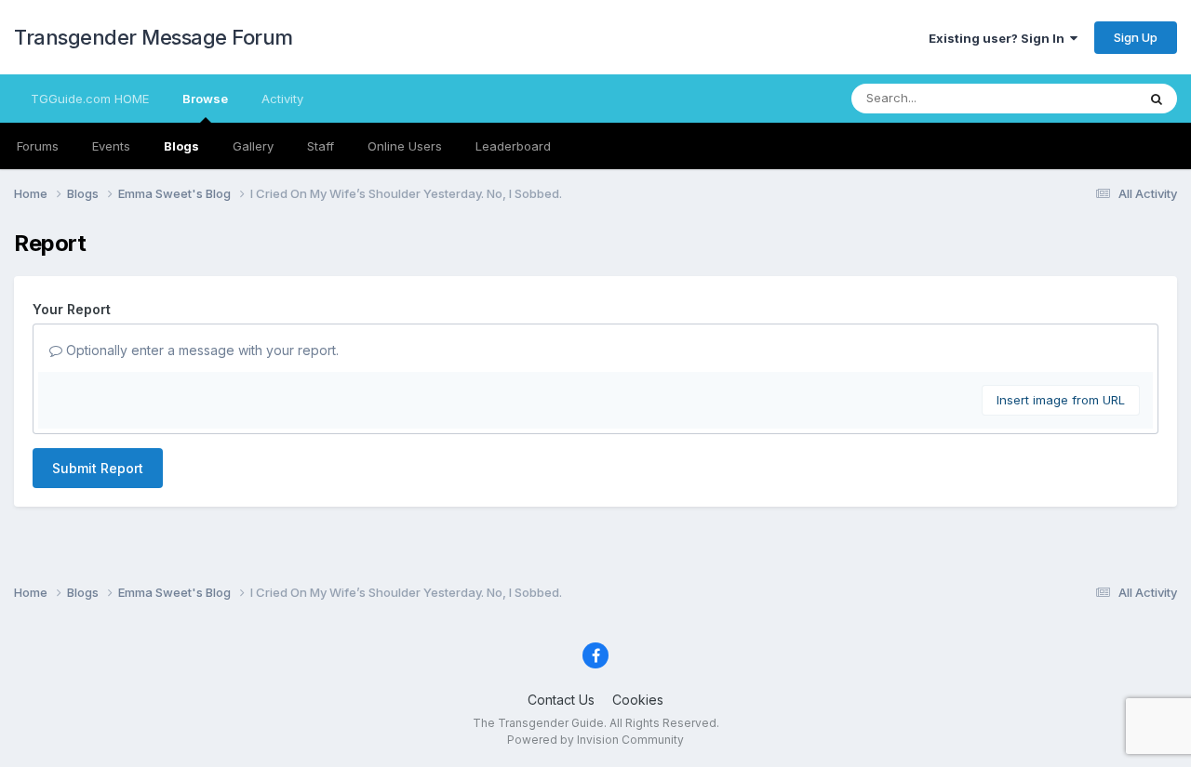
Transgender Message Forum (153, 37)
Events (111, 146)
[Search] (1156, 98)
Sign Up (1136, 37)
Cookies (637, 699)
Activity (282, 98)
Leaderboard (513, 146)
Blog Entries (1078, 98)
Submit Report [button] (97, 468)
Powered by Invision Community (595, 740)
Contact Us (561, 699)
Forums (38, 146)
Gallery (253, 146)
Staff (320, 146)
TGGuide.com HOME (90, 98)
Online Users (405, 146)
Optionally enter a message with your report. (200, 350)
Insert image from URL (1061, 399)
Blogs (181, 146)
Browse (205, 98)
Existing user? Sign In (999, 38)
